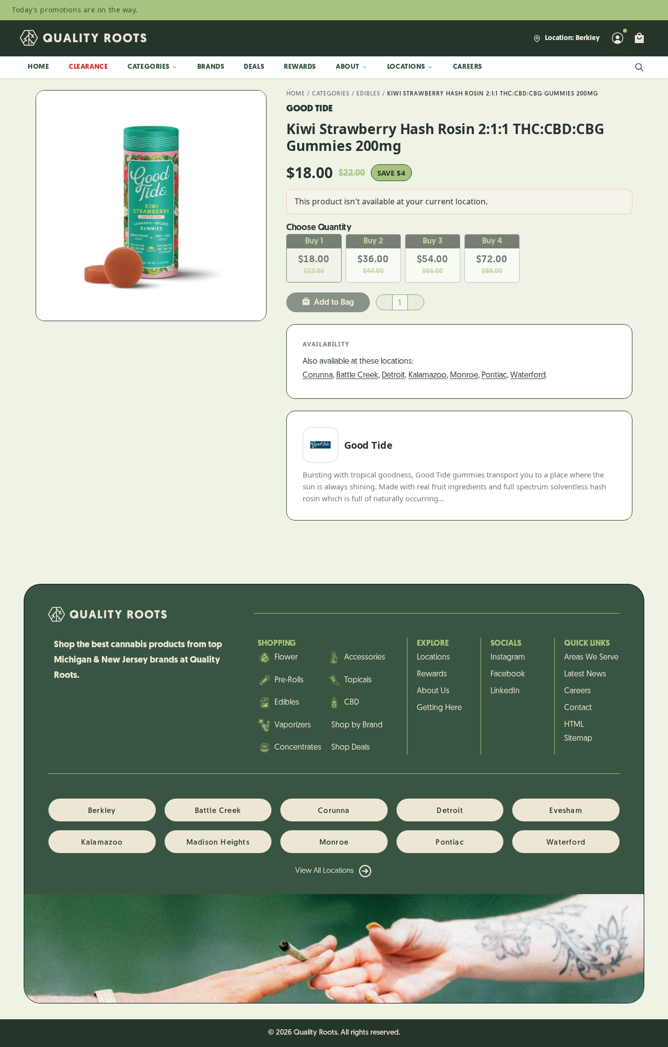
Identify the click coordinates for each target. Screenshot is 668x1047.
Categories (149, 67)
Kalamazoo (427, 376)
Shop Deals (350, 748)
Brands (210, 67)
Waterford (528, 376)
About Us (433, 691)
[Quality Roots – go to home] (83, 38)
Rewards (300, 67)
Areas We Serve (587, 658)
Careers (467, 67)
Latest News (585, 674)
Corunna (318, 376)
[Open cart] (639, 38)
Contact (578, 708)
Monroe (464, 376)
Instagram (507, 658)
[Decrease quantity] (384, 302)
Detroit (393, 376)
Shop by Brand (357, 725)
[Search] (639, 67)
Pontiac (494, 376)
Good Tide (309, 109)
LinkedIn (505, 691)
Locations (406, 67)
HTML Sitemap (578, 732)
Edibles (368, 94)
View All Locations (324, 871)
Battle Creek (357, 376)
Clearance (88, 67)
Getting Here (439, 708)
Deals (254, 67)
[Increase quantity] (416, 302)
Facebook (507, 674)
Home (38, 67)
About (347, 67)
